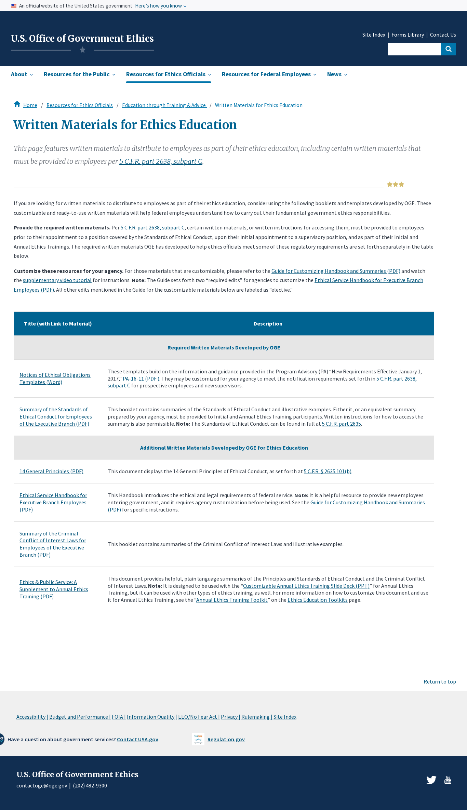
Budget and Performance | (80, 716)
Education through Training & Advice (164, 105)
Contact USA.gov (137, 739)
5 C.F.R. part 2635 (341, 423)
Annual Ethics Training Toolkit (232, 599)
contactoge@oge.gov (41, 785)
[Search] (448, 49)
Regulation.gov (226, 739)
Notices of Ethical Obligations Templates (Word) (55, 378)
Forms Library (407, 34)
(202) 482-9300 (90, 785)
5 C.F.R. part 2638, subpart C (160, 161)
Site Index (373, 34)
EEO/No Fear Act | (199, 716)
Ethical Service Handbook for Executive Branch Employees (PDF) (53, 502)
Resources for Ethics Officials (79, 105)
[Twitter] (431, 780)
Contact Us (443, 34)
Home (30, 105)
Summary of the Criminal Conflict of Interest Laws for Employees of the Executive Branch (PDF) (52, 544)
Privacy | (230, 716)
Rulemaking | (256, 716)
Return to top (440, 681)
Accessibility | (32, 716)
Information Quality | (152, 716)
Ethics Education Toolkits (318, 599)
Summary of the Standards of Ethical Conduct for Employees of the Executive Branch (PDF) (55, 416)
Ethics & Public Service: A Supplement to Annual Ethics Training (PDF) (53, 589)
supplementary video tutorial (57, 280)
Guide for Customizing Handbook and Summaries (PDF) (335, 270)
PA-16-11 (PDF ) (141, 378)
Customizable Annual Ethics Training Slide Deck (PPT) (306, 585)
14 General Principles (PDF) (51, 471)
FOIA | (119, 716)
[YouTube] (448, 780)
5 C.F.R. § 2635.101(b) (327, 471)
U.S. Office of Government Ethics (82, 38)
